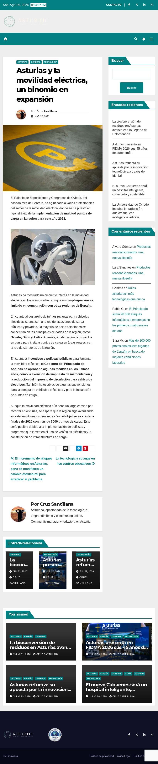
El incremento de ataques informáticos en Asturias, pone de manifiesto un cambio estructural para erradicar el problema (31, 468)
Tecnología (50, 62)
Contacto (113, 4)
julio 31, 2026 (22, 654)
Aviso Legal (123, 756)
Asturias (22, 62)
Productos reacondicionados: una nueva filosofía (131, 252)
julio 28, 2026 (98, 696)
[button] (135, 39)
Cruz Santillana (46, 111)
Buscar (117, 60)
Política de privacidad (102, 756)
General (35, 62)
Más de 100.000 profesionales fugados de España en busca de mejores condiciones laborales (131, 351)
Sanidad (139, 674)
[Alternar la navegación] (151, 39)
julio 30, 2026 (98, 654)
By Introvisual (10, 756)
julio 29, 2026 (22, 696)
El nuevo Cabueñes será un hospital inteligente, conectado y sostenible (129, 190)
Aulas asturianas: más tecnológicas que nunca (128, 293)
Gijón (128, 674)
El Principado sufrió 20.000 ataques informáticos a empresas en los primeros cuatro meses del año (131, 320)
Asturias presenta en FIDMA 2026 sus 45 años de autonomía (130, 148)
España (28, 636)
